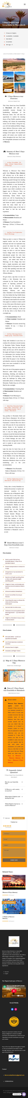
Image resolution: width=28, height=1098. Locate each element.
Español (7, 971)
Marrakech (8, 108)
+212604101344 (9, 1081)
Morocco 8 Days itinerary (10, 892)
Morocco (7, 142)
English (6, 973)
